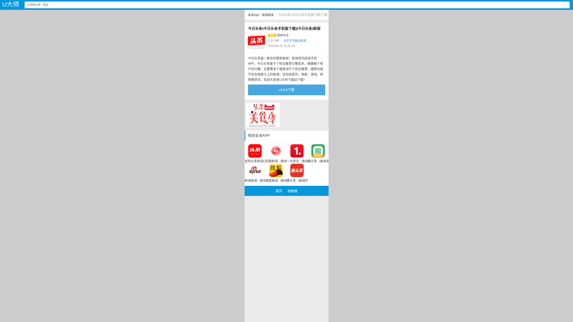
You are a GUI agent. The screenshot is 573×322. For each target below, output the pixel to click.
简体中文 (283, 35)
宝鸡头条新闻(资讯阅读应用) (255, 161)
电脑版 (292, 191)
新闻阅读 (268, 15)
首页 (279, 191)
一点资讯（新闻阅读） (297, 161)
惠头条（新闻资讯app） (297, 180)
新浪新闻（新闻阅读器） (255, 180)
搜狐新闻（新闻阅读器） (275, 180)
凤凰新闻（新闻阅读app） (275, 161)
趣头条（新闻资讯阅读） (318, 161)
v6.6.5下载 (286, 90)
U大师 (10, 4)
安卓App (253, 15)
